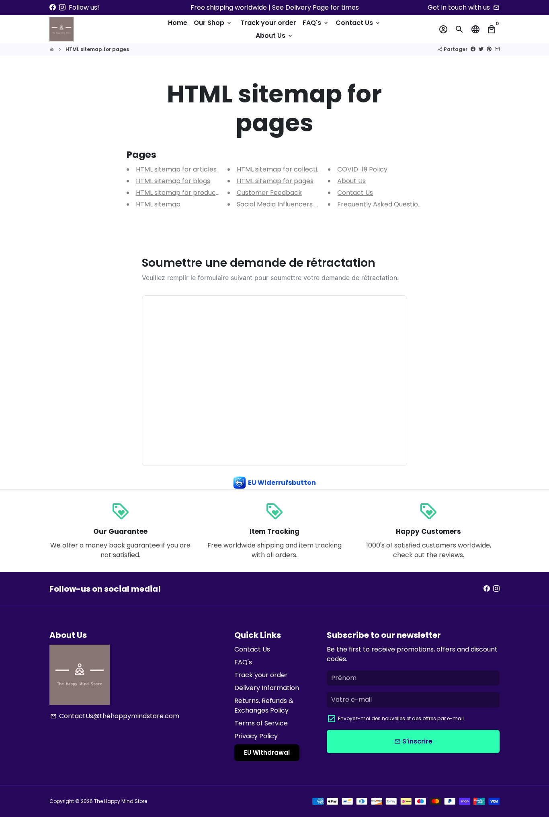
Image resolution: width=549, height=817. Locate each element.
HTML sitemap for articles (176, 169)
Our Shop (213, 22)
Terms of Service (261, 723)
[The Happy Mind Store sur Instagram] (62, 7)
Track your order (268, 22)
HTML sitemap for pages (97, 49)
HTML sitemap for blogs (173, 181)
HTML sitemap (158, 204)
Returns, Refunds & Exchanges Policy (263, 705)
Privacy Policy (256, 736)
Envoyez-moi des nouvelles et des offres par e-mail (401, 718)
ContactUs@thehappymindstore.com (114, 716)
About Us (274, 35)
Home (177, 22)
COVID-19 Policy (362, 169)
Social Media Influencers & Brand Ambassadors (311, 204)
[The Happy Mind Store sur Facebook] (52, 7)
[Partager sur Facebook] (473, 49)
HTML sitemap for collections (282, 169)
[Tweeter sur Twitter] (481, 49)
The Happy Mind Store (120, 801)
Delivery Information (266, 687)
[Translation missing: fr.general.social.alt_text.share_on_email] (497, 49)
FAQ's (316, 22)
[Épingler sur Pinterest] (489, 49)
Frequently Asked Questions (381, 204)
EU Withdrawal (267, 752)
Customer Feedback (269, 192)
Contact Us (358, 22)
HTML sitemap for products (179, 192)
